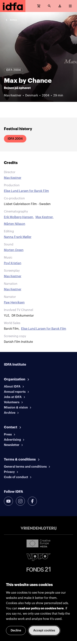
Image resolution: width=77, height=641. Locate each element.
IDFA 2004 (15, 138)
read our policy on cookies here (41, 608)
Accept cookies (44, 630)
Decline (16, 630)
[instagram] (20, 501)
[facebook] (32, 501)
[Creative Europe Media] (38, 543)
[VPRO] (38, 557)
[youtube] (8, 501)
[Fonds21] (38, 569)
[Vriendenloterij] (38, 528)
